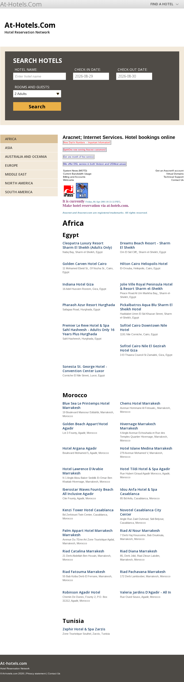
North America (19, 183)
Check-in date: (88, 69)
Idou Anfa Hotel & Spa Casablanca (138, 491)
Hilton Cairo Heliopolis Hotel (143, 264)
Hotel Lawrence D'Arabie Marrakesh (83, 471)
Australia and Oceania (26, 156)
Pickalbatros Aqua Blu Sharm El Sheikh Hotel (146, 307)
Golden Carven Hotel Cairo (85, 264)
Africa (10, 139)
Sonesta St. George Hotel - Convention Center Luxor (85, 368)
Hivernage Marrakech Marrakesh (138, 426)
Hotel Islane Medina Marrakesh (146, 448)
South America (18, 192)
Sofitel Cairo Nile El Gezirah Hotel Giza (143, 348)
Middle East (16, 174)
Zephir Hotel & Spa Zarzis (84, 629)
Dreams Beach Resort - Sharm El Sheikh (145, 245)
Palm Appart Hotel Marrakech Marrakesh (88, 532)
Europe (11, 165)
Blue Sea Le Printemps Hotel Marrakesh (86, 405)
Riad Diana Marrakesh (138, 551)
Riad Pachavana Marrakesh (143, 572)
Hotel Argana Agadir (80, 448)
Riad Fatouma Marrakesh (84, 572)
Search (37, 106)
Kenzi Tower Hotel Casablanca (88, 510)
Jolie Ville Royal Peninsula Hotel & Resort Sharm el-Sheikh (146, 286)
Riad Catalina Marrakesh (83, 551)
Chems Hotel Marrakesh (140, 403)
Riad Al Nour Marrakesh (140, 530)
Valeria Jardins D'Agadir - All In (145, 592)
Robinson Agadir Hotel (81, 592)
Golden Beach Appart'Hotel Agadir (85, 426)
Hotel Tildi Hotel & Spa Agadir (145, 469)
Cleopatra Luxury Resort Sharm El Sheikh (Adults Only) (87, 245)
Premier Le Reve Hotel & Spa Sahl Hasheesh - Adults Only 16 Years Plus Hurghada (88, 329)
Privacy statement (36, 673)
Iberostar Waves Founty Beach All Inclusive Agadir (88, 491)
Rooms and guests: (32, 87)
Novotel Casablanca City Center (140, 512)
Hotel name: (26, 69)
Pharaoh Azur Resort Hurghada (89, 305)
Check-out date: (132, 69)
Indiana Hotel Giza (78, 284)
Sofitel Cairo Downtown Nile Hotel (143, 327)
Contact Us (54, 673)
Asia (8, 147)
